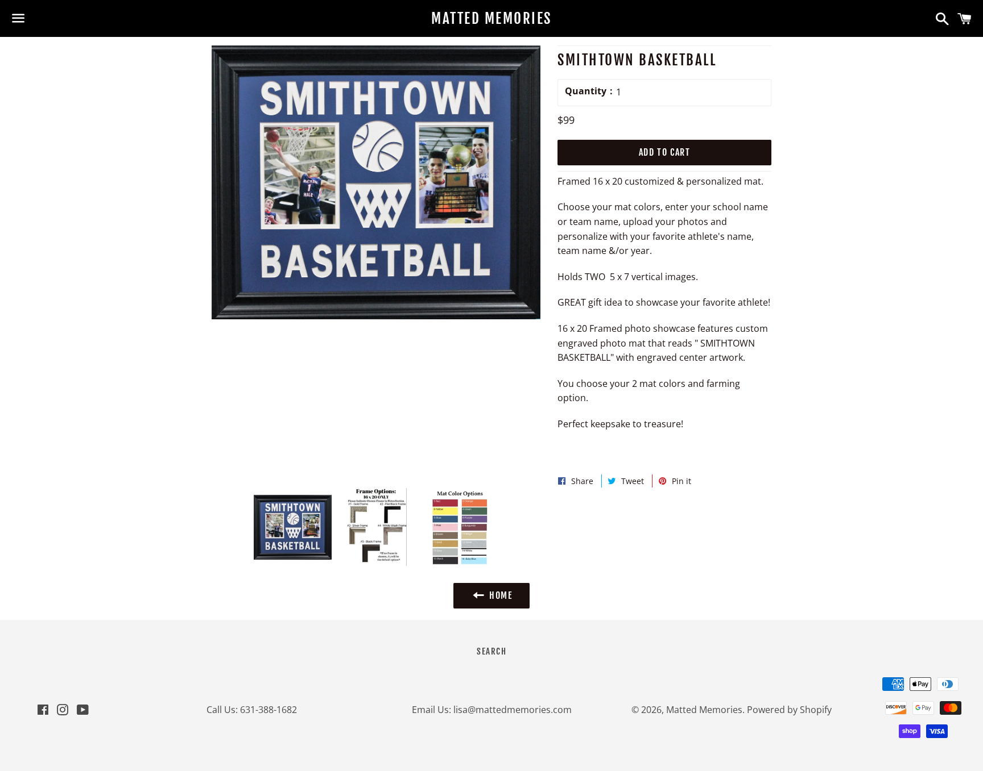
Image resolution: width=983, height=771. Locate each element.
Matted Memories (491, 18)
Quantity (585, 91)
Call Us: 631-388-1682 (251, 709)
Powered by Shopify (789, 709)
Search (491, 651)
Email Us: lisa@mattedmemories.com (492, 709)
